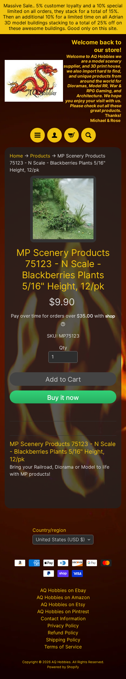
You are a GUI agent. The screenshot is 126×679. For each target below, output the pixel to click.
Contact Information (63, 618)
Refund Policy (63, 633)
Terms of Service (63, 647)
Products (40, 156)
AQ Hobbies (61, 662)
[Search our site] (88, 135)
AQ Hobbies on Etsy (63, 604)
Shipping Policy (63, 640)
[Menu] (37, 135)
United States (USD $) (60, 539)
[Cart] (71, 135)
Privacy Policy (63, 625)
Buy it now (63, 397)
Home (16, 156)
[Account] (54, 135)
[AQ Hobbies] (34, 81)
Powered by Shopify (63, 667)
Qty (63, 348)
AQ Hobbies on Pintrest (63, 611)
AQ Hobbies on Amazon (63, 597)
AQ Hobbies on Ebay (63, 590)
